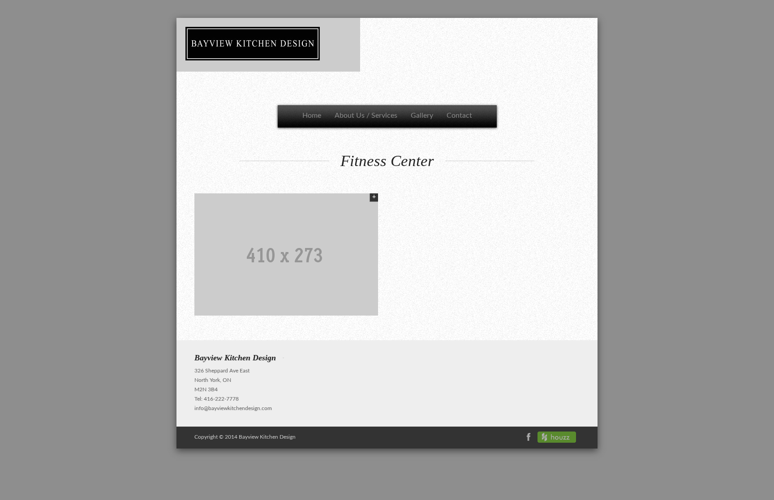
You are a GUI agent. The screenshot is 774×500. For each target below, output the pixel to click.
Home (311, 115)
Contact (459, 115)
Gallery (422, 115)
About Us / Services (366, 115)
